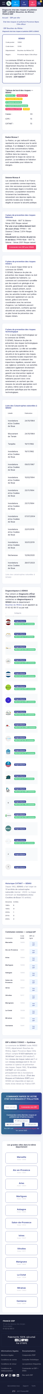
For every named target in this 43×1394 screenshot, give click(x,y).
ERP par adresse (22, 1121)
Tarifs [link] (34, 1386)
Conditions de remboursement (7, 1369)
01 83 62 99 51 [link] (8, 1329)
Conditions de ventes (9, 1360)
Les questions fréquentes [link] (31, 1364)
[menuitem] (5, 18)
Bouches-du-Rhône (13, 605)
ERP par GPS (32, 1124)
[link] (15, 3)
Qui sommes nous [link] (13, 1386)
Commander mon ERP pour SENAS (21, 247)
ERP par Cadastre (14, 1124)
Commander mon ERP (29, 1107)
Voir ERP (33, 944)
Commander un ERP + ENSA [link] (30, 1369)
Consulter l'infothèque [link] (30, 1360)
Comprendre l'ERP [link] (29, 1355)
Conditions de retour (8, 1364)
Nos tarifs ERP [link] (27, 1375)
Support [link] (25, 1386)
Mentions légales (7, 1355)
